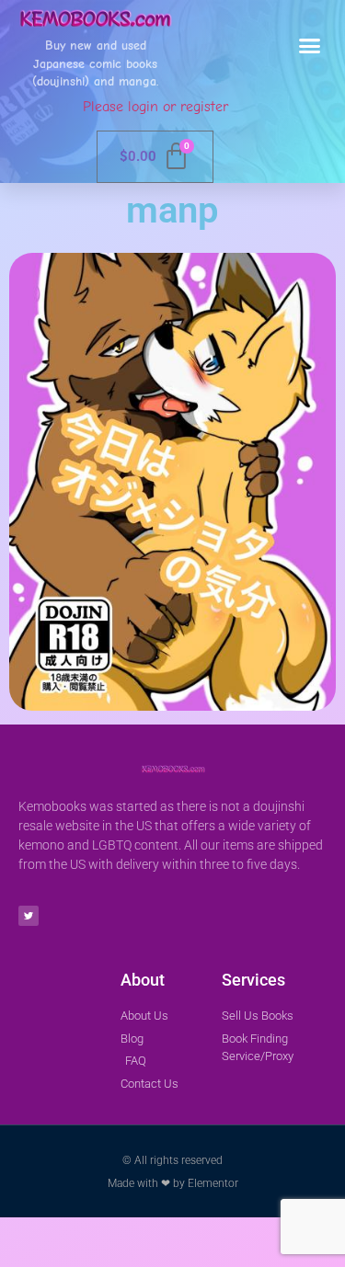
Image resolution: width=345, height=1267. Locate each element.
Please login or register (155, 106)
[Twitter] (28, 916)
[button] (310, 46)
